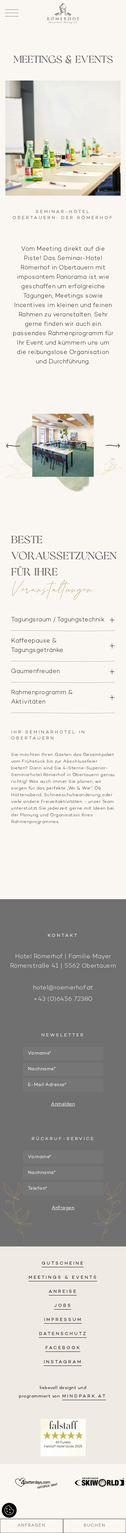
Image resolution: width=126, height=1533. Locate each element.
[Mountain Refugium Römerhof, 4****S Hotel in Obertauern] (63, 22)
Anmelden (63, 1104)
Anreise (63, 1291)
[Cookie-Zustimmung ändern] (9, 1510)
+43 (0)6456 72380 (63, 999)
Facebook (63, 1348)
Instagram (63, 1362)
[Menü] (12, 13)
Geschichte (63, 80)
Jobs (63, 1306)
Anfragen (31, 1526)
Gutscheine (63, 1263)
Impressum (63, 1320)
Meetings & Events (63, 1277)
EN (63, 43)
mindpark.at (84, 1396)
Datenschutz (63, 1334)
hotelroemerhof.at (63, 988)
